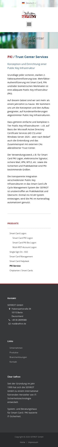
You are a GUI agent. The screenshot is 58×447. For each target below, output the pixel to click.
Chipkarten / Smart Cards (21, 270)
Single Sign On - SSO (19, 251)
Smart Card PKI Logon (23, 238)
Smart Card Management (21, 256)
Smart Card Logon (18, 233)
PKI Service (15, 265)
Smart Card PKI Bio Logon (24, 242)
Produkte (12, 223)
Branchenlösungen (18, 357)
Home (22, 442)
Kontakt (13, 361)
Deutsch (29, 3)
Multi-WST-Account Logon (25, 247)
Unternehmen (16, 347)
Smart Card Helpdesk (19, 261)
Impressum (33, 442)
